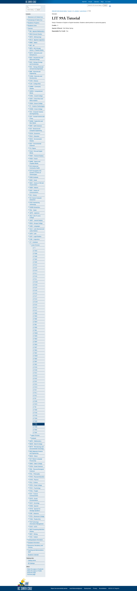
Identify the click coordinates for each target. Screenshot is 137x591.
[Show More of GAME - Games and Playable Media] (28, 161)
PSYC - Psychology (35, 488)
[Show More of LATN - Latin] (28, 233)
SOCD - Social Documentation (34, 499)
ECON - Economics (35, 133)
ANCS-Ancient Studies (36, 34)
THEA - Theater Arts (35, 519)
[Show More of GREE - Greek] (28, 180)
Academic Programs (33, 23)
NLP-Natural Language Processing (36, 460)
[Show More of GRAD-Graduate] (28, 177)
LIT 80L (35, 330)
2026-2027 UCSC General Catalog (59, 11)
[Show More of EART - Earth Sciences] (28, 125)
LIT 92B (35, 421)
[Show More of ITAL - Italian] (28, 210)
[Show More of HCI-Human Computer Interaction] (28, 198)
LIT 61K (35, 276)
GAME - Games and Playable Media (35, 162)
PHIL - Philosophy (35, 474)
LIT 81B (35, 370)
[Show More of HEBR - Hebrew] (28, 187)
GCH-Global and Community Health (35, 167)
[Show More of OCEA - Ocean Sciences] (28, 466)
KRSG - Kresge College (36, 223)
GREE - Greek (33, 180)
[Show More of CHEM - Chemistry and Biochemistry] (28, 76)
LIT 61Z (35, 310)
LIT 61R (35, 290)
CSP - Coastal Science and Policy (37, 117)
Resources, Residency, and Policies (35, 546)
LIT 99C (35, 430)
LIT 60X (35, 262)
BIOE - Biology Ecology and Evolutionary (36, 63)
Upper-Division (35, 435)
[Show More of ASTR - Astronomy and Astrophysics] (28, 53)
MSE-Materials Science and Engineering (36, 452)
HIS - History (33, 195)
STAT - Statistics (34, 513)
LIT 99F (35, 432)
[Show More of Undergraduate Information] (27, 539)
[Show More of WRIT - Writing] (28, 534)
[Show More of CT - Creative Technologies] (28, 106)
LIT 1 (34, 248)
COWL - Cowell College (36, 96)
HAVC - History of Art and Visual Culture (37, 184)
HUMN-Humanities (35, 207)
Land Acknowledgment (75, 588)
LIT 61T (35, 296)
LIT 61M (35, 282)
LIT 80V (35, 353)
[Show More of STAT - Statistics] (28, 513)
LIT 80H (35, 322)
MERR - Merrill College (36, 444)
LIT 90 (34, 407)
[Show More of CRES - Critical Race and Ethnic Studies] (28, 98)
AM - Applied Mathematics (37, 31)
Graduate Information (34, 542)
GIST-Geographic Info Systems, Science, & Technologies (35, 172)
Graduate (33, 438)
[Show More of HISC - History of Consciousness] (28, 190)
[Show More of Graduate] (30, 438)
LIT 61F (35, 268)
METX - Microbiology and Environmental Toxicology (37, 447)
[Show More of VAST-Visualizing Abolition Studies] (28, 529)
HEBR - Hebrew (34, 187)
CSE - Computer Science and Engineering (36, 112)
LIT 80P (35, 341)
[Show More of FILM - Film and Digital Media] (28, 151)
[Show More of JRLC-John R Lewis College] (28, 215)
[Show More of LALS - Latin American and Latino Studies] (28, 229)
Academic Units (32, 25)
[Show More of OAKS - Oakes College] (28, 463)
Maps (102, 1)
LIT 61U (35, 299)
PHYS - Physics (34, 479)
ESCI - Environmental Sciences (35, 144)
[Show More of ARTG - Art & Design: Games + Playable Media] (28, 48)
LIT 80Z (35, 364)
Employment (87, 588)
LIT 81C (35, 373)
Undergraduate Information (35, 540)
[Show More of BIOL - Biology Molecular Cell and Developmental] (28, 66)
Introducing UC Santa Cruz (35, 20)
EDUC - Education (34, 136)
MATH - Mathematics (35, 441)
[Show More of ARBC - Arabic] (28, 42)
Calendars (96, 1)
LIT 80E (35, 319)
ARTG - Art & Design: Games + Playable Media (36, 49)
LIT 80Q (35, 344)
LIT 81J (35, 393)
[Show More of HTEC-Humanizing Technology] (28, 202)
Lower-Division (35, 245)
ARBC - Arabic (33, 42)
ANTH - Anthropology (35, 37)
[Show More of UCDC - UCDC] (28, 526)
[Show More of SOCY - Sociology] (28, 503)
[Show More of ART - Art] (28, 45)
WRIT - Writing (34, 534)
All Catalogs (31, 563)
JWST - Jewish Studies (36, 220)
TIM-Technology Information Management (36, 523)
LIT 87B (35, 401)
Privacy (95, 588)
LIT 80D (35, 316)
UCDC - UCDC (33, 526)
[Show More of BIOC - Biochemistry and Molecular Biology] (28, 57)
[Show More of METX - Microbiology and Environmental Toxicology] (28, 446)
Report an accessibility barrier (59, 588)
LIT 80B (35, 313)
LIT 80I (35, 324)
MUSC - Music (34, 456)
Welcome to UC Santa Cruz (35, 17)
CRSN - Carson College (36, 103)
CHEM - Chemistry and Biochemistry (36, 77)
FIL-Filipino (33, 148)
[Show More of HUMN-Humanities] (28, 207)
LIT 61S (35, 293)
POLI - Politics (34, 482)
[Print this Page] (110, 6)
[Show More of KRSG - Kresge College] (28, 223)
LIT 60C (35, 259)
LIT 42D (35, 250)
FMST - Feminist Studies (36, 156)
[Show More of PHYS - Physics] (28, 479)
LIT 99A (35, 424)
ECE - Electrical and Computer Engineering (36, 129)
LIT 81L (35, 395)
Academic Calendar (33, 555)
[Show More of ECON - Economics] (28, 133)
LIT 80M (35, 333)
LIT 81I (35, 390)
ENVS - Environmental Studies (36, 140)
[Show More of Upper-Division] (30, 435)
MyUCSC (84, 1)
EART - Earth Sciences (36, 126)
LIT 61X (35, 304)
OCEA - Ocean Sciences (36, 466)
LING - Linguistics (35, 239)
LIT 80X (35, 358)
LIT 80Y (35, 361)
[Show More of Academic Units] (27, 25)
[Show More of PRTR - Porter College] (28, 485)
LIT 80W (35, 356)
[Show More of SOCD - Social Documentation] (28, 498)
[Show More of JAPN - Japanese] (28, 213)
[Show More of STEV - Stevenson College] (28, 516)
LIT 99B (35, 427)
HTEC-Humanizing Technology (35, 203)
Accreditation (102, 588)
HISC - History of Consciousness (34, 191)
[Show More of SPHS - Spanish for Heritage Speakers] (28, 508)
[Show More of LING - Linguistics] (28, 239)
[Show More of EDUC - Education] (28, 136)
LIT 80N (35, 336)
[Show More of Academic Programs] (27, 22)
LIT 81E (35, 378)
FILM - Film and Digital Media (36, 152)
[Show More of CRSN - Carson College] (28, 103)
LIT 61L (35, 279)
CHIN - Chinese (34, 81)
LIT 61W (35, 302)
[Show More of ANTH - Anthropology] (28, 37)
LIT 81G (35, 384)
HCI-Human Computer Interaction (36, 199)
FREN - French (34, 158)
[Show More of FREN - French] (28, 158)
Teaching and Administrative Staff (36, 551)
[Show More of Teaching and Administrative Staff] (27, 550)
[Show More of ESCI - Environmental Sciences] (28, 143)
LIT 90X (35, 410)
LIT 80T (35, 347)
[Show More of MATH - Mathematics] (28, 441)
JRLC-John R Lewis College (35, 216)
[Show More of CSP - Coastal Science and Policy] (28, 116)
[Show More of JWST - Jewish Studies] (28, 220)
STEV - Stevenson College (37, 516)
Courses (30, 28)
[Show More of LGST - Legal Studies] (28, 236)
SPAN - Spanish (34, 506)
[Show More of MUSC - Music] (28, 456)
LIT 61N (35, 285)
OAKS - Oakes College (36, 463)
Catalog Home (32, 560)
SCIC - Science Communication (34, 494)
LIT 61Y (35, 307)
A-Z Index (108, 1)
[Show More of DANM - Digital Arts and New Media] (28, 121)
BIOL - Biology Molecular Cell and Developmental (36, 68)
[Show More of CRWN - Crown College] (28, 109)
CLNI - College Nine (35, 84)
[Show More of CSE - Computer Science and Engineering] (28, 111)
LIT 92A (35, 418)
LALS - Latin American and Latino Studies (37, 230)
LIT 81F (35, 381)
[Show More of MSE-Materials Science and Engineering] (28, 451)
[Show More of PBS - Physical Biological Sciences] (28, 469)
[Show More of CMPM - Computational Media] (28, 91)
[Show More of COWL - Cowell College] (28, 95)
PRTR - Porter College (36, 485)
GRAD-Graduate (34, 177)
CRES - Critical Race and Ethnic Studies (36, 99)
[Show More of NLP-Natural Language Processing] (28, 458)
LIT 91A (35, 412)
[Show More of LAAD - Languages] (28, 226)
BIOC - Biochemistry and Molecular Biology (36, 58)
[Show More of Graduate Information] (27, 542)
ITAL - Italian (33, 210)
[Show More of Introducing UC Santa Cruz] (27, 19)
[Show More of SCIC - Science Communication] (28, 493)
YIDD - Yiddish (34, 537)
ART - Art (32, 45)
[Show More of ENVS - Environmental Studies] (28, 139)
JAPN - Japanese (34, 213)
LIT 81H (35, 387)
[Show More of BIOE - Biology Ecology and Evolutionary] (28, 62)
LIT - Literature (34, 242)
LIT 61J (35, 273)
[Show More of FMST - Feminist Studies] (28, 155)
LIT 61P (35, 287)
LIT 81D (35, 376)
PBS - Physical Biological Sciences (37, 470)
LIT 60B (35, 256)
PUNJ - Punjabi (34, 491)
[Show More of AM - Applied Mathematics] (28, 31)
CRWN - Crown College (36, 109)
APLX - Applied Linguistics (37, 40)
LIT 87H (35, 404)
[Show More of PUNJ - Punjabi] (28, 490)
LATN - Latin (33, 233)
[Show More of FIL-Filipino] (28, 148)
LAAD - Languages (35, 226)
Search (38, 9)
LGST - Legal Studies (35, 236)
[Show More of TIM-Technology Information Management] (28, 521)
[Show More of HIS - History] (28, 195)
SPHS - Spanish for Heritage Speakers (35, 509)
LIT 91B (35, 415)
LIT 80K (35, 327)
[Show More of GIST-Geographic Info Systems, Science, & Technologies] (28, 170)
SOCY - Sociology (34, 503)
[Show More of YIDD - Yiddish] (28, 536)
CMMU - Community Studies (35, 87)
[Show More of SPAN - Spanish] (28, 505)
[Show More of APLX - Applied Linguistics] (28, 39)
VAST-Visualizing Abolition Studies (37, 530)
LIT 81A (35, 367)
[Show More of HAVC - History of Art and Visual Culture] (28, 183)
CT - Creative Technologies (37, 106)
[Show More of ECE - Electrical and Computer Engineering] (28, 128)
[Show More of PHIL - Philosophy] (28, 473)
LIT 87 (34, 398)
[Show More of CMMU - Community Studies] (28, 86)
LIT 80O (35, 339)
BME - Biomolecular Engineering (35, 72)
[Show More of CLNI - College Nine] (28, 83)
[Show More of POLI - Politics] (28, 482)
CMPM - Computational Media (36, 92)
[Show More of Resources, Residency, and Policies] (27, 545)
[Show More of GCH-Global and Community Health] (28, 166)
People (90, 1)
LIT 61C (35, 265)
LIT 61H (35, 270)
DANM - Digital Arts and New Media (36, 122)
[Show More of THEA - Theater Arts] (28, 519)
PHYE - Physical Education (37, 477)
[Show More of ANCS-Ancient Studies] (28, 34)
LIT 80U (35, 350)
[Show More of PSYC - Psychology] (28, 488)
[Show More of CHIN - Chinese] (28, 80)
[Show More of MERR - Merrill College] (28, 443)
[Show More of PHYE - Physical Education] (28, 476)
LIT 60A (35, 253)
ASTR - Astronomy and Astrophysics (36, 54)
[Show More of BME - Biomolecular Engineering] (28, 71)
